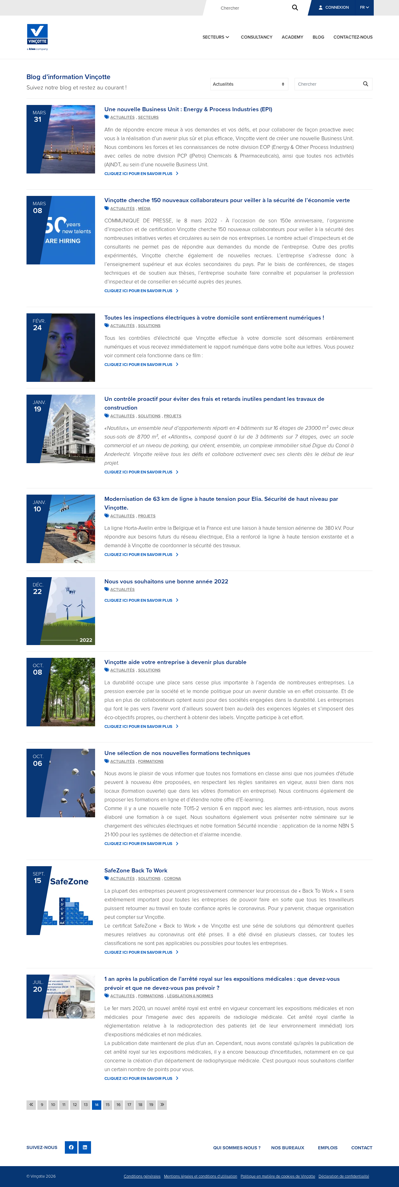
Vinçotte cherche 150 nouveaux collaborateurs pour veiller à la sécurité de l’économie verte (227, 200)
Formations (151, 761)
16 (119, 1104)
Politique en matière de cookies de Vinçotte (278, 1176)
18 (140, 1104)
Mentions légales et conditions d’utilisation (200, 1176)
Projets (172, 416)
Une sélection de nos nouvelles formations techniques (177, 753)
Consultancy (256, 37)
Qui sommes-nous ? (237, 1148)
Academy (292, 37)
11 (63, 1104)
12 (75, 1104)
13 (86, 1104)
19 (151, 1104)
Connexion (337, 7)
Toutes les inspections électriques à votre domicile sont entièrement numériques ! (214, 317)
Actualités (122, 117)
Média (144, 208)
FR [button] (363, 7)
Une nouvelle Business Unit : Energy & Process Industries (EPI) (188, 109)
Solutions (149, 325)
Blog (318, 37)
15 (108, 1104)
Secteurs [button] (214, 37)
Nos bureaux (287, 1148)
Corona (172, 878)
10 (53, 1104)
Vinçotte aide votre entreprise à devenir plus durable (175, 662)
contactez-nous (353, 37)
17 (129, 1104)
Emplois (328, 1148)
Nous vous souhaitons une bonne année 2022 (166, 581)
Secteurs (148, 117)
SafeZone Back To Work (135, 870)
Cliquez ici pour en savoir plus (138, 173)
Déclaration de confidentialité (344, 1176)
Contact (362, 1148)
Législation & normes (190, 996)
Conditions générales (142, 1176)
